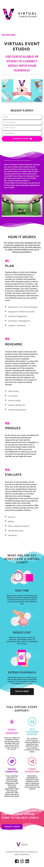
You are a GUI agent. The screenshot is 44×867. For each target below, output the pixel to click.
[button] (22, 90)
